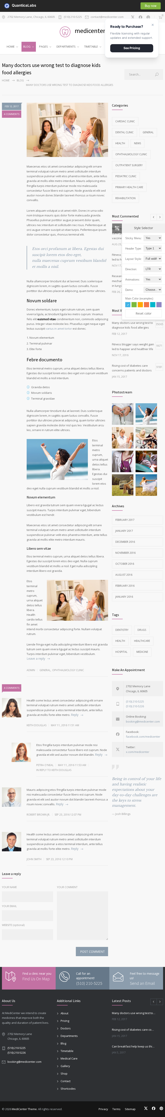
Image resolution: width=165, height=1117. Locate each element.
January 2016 (124, 597)
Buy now (150, 5)
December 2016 (125, 542)
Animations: (132, 279)
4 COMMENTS (11, 114)
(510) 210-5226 (135, 706)
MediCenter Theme (24, 1109)
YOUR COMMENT (67, 887)
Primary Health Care (129, 187)
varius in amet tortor (59, 328)
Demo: (129, 290)
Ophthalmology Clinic (68, 670)
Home (5, 80)
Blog (20, 80)
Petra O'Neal (44, 765)
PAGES (43, 46)
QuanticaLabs (14, 5)
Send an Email (142, 983)
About (64, 1013)
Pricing (65, 1021)
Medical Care (69, 1058)
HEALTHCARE (142, 641)
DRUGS (142, 630)
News (137, 143)
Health (120, 143)
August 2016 (123, 575)
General (45, 670)
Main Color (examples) (139, 298)
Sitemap (130, 1109)
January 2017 (124, 531)
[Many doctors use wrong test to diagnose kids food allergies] (67, 130)
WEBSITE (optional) (13, 925)
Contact (65, 1081)
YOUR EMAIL (9, 906)
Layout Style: (133, 259)
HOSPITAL (121, 652)
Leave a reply (36, 658)
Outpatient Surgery (129, 165)
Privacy (103, 1109)
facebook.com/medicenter (143, 736)
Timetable (67, 1051)
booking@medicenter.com (143, 721)
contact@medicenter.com (107, 17)
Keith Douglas (36, 725)
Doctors (66, 1028)
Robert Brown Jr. (38, 814)
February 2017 (124, 520)
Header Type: (133, 248)
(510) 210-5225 (73, 17)
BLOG (27, 46)
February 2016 (124, 586)
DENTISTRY (121, 630)
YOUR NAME (9, 887)
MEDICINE (142, 652)
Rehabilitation (125, 198)
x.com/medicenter (137, 752)
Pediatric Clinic (125, 176)
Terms (116, 1109)
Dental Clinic (124, 132)
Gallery (65, 1066)
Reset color (143, 313)
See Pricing (132, 48)
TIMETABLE (91, 46)
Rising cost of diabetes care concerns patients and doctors (133, 1030)
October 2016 (124, 564)
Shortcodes (68, 1089)
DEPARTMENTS (66, 46)
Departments (69, 1036)
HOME (11, 46)
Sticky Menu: (133, 238)
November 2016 (125, 553)
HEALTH (120, 641)
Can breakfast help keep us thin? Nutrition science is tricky (133, 1046)
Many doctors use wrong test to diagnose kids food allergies (133, 1013)
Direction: (131, 269)
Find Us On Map (36, 978)
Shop (64, 1073)
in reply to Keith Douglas (53, 770)
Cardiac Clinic (125, 121)
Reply (74, 715)
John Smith (34, 859)
